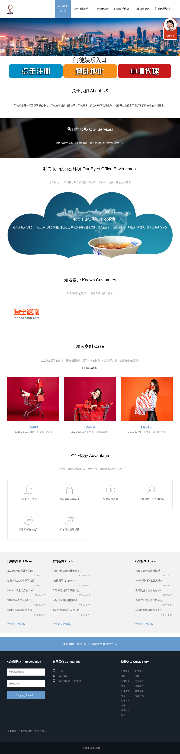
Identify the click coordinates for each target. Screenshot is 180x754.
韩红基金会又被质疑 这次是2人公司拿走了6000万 (22, 600)
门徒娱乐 (33, 427)
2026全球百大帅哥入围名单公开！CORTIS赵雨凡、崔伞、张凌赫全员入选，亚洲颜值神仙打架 (22, 570)
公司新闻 (139, 681)
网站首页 (63, 9)
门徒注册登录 (101, 8)
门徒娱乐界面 (89, 368)
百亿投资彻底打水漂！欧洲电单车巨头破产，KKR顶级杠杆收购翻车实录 (68, 610)
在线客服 (170, 36)
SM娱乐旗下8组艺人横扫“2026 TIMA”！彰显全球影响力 (150, 580)
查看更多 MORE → (17, 623)
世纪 (30, 731)
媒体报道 (139, 690)
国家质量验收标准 (69, 499)
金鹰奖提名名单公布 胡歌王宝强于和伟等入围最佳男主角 (150, 590)
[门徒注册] (147, 399)
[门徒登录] (90, 399)
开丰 (20, 731)
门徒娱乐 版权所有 (90, 747)
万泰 (25, 731)
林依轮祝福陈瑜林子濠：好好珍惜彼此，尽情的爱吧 (22, 610)
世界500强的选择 (28, 529)
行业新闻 (139, 686)
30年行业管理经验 (69, 529)
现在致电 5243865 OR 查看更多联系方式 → (90, 644)
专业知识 (139, 695)
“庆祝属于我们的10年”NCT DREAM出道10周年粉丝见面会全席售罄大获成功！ (68, 580)
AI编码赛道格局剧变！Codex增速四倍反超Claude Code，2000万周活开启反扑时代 (150, 610)
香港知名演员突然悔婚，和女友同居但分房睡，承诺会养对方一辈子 (68, 600)
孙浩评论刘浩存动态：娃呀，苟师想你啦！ (68, 590)
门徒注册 (146, 427)
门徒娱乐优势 (121, 8)
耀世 (44, 731)
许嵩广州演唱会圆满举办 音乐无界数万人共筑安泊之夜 (150, 600)
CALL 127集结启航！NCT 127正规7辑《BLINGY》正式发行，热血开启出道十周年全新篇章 (22, 590)
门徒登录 (90, 427)
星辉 (35, 731)
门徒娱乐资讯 (142, 8)
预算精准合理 (110, 499)
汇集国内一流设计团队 (152, 499)
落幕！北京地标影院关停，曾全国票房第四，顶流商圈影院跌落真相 (22, 580)
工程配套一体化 (28, 499)
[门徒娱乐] (33, 399)
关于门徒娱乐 (80, 8)
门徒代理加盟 (162, 8)
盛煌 (39, 731)
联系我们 (170, 25)
